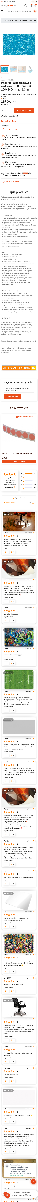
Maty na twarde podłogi (23, 20)
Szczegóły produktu (19, 121)
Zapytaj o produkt (10, 185)
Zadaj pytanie (12, 396)
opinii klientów (9, 481)
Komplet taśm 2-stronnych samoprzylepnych (17, 453)
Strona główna (8, 20)
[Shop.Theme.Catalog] (2, 11)
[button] (13, 498)
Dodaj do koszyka (24, 110)
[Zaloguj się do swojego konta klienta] (26, 5)
